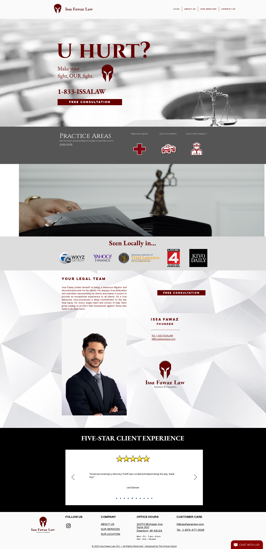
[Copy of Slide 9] (147, 498)
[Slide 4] (128, 498)
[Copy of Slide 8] (144, 498)
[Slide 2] (120, 498)
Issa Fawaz (165, 319)
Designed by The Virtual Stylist (161, 546)
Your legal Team (84, 279)
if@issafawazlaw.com (163, 339)
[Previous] (73, 477)
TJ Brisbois (134, 488)
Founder (165, 324)
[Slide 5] (132, 498)
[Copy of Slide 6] (135, 498)
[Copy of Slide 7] (140, 498)
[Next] (195, 477)
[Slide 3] (124, 498)
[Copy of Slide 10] (151, 498)
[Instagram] (68, 526)
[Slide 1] (116, 498)
